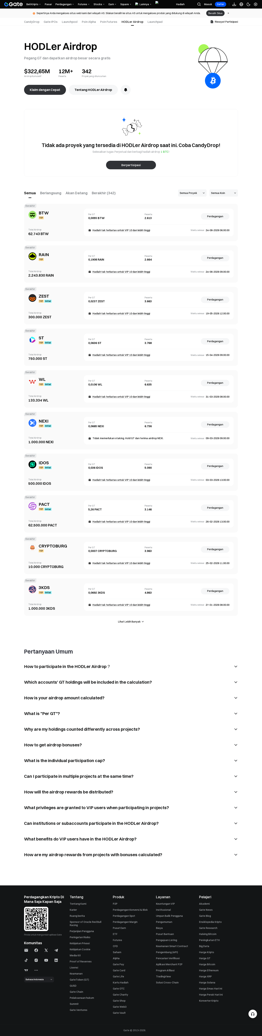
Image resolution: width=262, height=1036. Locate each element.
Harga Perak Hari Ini (211, 994)
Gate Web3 (119, 1006)
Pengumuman (164, 922)
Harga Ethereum (209, 970)
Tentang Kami (78, 903)
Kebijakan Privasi (80, 943)
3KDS (44, 587)
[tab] (33, 22)
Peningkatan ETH (209, 940)
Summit (74, 1004)
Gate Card (119, 970)
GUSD (73, 985)
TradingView (163, 976)
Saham (117, 952)
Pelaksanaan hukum (82, 997)
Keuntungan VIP (165, 903)
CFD (115, 946)
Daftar (220, 4)
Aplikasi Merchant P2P (169, 964)
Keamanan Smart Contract (172, 946)
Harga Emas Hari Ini (210, 988)
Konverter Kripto (209, 1000)
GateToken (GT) (79, 979)
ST (41, 337)
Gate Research (208, 928)
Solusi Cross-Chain (167, 982)
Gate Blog (205, 915)
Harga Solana (207, 982)
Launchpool (70, 22)
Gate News (206, 909)
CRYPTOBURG (53, 546)
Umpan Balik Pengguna (169, 915)
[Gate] (13, 4)
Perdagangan (215, 216)
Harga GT (204, 958)
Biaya (159, 928)
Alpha (116, 958)
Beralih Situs (215, 13)
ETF (115, 934)
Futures (117, 940)
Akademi (204, 903)
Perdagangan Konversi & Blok (130, 909)
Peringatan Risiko (80, 937)
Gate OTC (119, 988)
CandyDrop (31, 22)
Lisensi (74, 967)
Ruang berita (77, 915)
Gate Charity (120, 994)
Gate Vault (119, 1012)
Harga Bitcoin (207, 964)
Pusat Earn (119, 928)
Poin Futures (108, 22)
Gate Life (118, 976)
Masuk (208, 4)
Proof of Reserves (81, 961)
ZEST (44, 296)
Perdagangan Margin (125, 922)
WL (42, 379)
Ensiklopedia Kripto (210, 922)
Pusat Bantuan (165, 934)
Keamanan (76, 973)
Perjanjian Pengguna (82, 931)
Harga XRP (205, 976)
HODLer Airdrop (132, 22)
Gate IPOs (51, 22)
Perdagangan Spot (124, 915)
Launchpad (155, 22)
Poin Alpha (89, 22)
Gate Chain (76, 991)
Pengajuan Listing (166, 940)
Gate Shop (119, 1000)
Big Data (204, 946)
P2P (115, 903)
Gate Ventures (78, 1010)
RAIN (44, 254)
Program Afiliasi (165, 970)
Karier (73, 909)
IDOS (44, 462)
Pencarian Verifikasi (168, 958)
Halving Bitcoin (207, 934)
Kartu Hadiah (120, 982)
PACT (44, 504)
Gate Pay (118, 964)
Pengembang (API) (167, 952)
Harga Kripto (206, 952)
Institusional (163, 909)
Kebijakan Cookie (80, 949)
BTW (44, 212)
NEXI (43, 421)
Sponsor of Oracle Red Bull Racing (85, 923)
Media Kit (75, 955)
